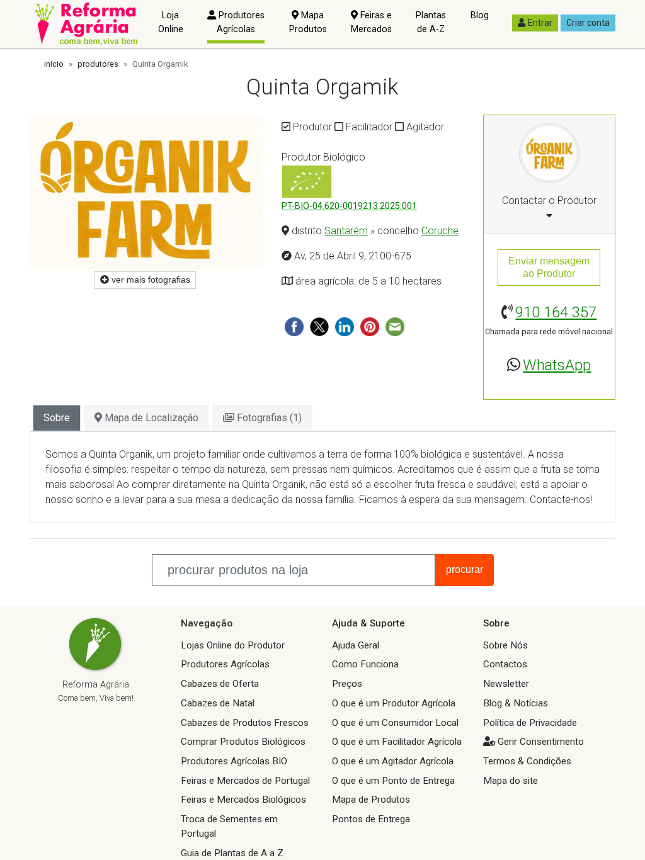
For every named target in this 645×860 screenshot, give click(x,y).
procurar (464, 569)
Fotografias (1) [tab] (268, 418)
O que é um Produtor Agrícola (393, 703)
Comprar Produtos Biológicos (243, 741)
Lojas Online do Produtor (233, 645)
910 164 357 (555, 312)
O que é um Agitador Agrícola (393, 761)
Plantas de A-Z (431, 22)
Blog (480, 15)
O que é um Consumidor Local (395, 722)
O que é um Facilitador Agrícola (397, 741)
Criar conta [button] (588, 23)
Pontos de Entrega (371, 819)
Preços (347, 683)
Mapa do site (510, 780)
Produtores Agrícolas (240, 22)
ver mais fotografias (149, 279)
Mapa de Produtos (371, 799)
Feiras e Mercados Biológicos (243, 799)
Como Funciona (365, 664)
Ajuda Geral (355, 645)
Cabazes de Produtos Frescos (245, 722)
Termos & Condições (527, 761)
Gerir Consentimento (541, 741)
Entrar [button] (540, 23)
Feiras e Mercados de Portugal (245, 780)
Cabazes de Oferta (220, 683)
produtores (97, 64)
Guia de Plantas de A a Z (232, 853)
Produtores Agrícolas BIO (234, 761)
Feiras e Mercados (371, 22)
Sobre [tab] (56, 418)
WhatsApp (557, 365)
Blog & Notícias (515, 703)
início (54, 64)
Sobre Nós (505, 645)
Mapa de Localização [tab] (150, 418)
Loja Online (170, 22)
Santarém (346, 231)
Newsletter (506, 683)
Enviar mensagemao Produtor (549, 267)
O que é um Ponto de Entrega (393, 780)
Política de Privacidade (530, 722)
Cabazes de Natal (217, 703)
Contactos (505, 664)
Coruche (440, 231)
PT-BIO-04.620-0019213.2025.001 (349, 206)
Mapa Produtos (308, 22)
